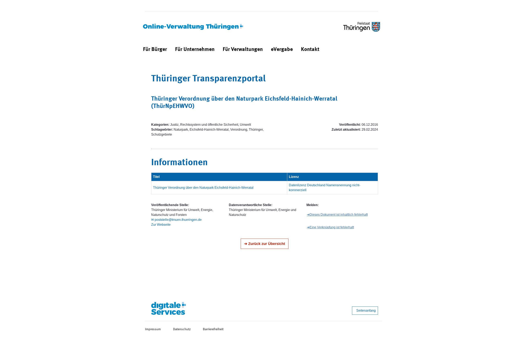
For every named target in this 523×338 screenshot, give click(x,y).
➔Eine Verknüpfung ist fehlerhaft (330, 227)
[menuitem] (155, 50)
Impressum (153, 329)
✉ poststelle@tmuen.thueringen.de (176, 219)
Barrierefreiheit (213, 329)
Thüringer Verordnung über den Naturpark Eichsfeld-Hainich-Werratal (203, 187)
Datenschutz (182, 329)
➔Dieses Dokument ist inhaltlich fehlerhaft (337, 214)
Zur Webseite (161, 224)
